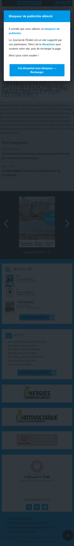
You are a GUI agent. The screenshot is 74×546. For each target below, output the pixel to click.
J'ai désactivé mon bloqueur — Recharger (37, 70)
